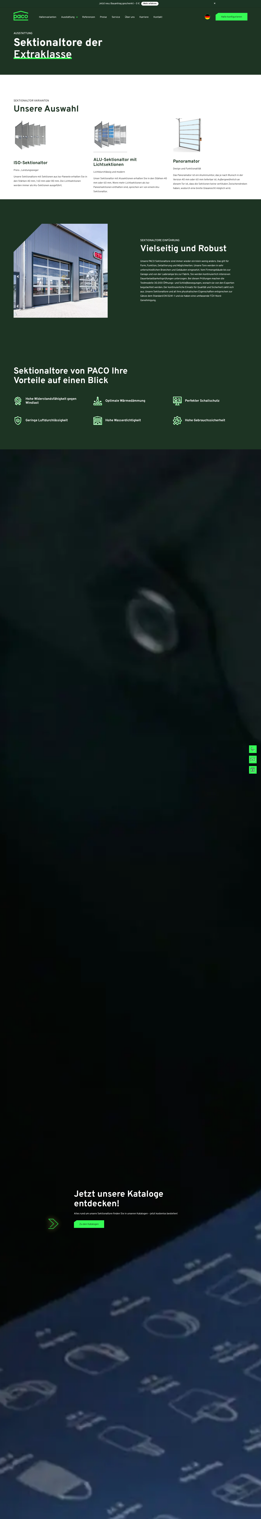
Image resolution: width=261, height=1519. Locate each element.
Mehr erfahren (150, 3)
